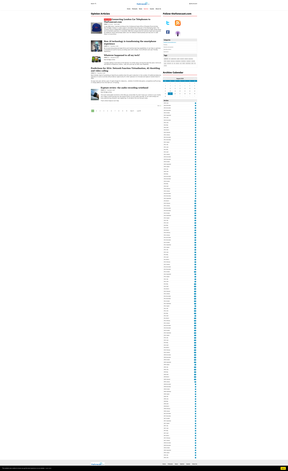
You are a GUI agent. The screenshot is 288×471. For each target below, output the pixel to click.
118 (195, 325)
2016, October (167, 181)
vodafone (188, 61)
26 (195, 205)
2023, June (166, 117)
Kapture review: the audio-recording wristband (124, 87)
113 (195, 291)
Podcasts (134, 9)
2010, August (166, 335)
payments (191, 58)
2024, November (167, 105)
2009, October (167, 359)
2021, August (166, 142)
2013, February (167, 261)
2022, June (166, 122)
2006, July (166, 455)
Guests (152, 9)
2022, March (166, 129)
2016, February (167, 188)
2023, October (167, 112)
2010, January (167, 352)
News (140, 9)
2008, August (166, 394)
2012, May (166, 284)
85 (195, 235)
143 (195, 352)
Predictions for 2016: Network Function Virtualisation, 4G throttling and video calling (125, 69)
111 (195, 335)
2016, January (167, 191)
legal (165, 63)
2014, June (166, 222)
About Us (158, 9)
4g (174, 63)
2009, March (166, 376)
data (192, 63)
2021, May (166, 149)
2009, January (167, 381)
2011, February (167, 320)
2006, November (167, 445)
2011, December (167, 296)
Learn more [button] (48, 468)
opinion (166, 58)
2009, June (166, 369)
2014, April (166, 227)
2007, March (166, 435)
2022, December (167, 120)
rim (195, 63)
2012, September (167, 274)
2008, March (166, 406)
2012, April (166, 286)
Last (138, 110)
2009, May (166, 372)
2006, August (166, 452)
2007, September (167, 420)
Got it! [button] (283, 468)
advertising (188, 63)
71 (195, 242)
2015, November (167, 195)
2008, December (167, 384)
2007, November (167, 416)
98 (195, 274)
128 (195, 340)
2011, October (167, 301)
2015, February (167, 203)
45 (195, 210)
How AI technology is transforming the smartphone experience (130, 42)
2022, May (166, 125)
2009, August (166, 364)
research (182, 58)
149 (195, 359)
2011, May (166, 313)
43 (195, 220)
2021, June (166, 147)
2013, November (167, 239)
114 (195, 342)
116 (195, 323)
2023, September (167, 115)
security (193, 61)
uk (169, 58)
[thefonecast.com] (143, 3)
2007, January (167, 440)
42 (195, 215)
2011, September (167, 303)
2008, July (166, 396)
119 (195, 303)
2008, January (167, 411)
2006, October (167, 447)
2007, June (166, 428)
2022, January (167, 134)
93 (195, 364)
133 (195, 284)
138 (195, 320)
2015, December (167, 193)
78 (195, 232)
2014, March (166, 230)
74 (195, 257)
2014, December (167, 208)
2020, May (166, 173)
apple (178, 58)
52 (195, 225)
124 (195, 308)
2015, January (167, 205)
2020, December (167, 156)
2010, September (167, 332)
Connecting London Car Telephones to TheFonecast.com (127, 20)
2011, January (167, 323)
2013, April (166, 257)
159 (195, 367)
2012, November (167, 269)
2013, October (167, 242)
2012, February (167, 291)
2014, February (167, 232)
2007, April (166, 433)
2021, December (167, 137)
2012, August (166, 276)
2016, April (166, 186)
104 (195, 347)
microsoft (169, 63)
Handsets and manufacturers (170, 42)
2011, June (166, 310)
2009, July (166, 367)
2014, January (167, 235)
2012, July (166, 279)
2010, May (166, 342)
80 (195, 281)
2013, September (167, 244)
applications (173, 58)
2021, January (167, 154)
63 (195, 230)
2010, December (167, 325)
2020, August (166, 166)
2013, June (166, 252)
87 (195, 269)
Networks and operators (168, 47)
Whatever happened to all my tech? (122, 55)
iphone (177, 63)
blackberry (183, 61)
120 (195, 313)
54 (195, 213)
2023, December (167, 107)
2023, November (167, 110)
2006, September (167, 450)
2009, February (167, 379)
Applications (166, 51)
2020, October (167, 161)
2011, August (166, 305)
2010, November (167, 327)
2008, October (167, 389)
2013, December (167, 237)
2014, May (166, 225)
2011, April (166, 315)
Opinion (146, 9)
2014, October (167, 213)
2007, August (166, 423)
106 (195, 296)
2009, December (167, 354)
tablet (184, 63)
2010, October (167, 330)
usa (181, 63)
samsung (173, 61)
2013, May (166, 254)
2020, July (166, 169)
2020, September (167, 164)
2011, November (167, 298)
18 (195, 203)
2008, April (166, 403)
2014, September (167, 215)
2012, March (166, 288)
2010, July (166, 337)
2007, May (166, 430)
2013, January (167, 264)
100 (195, 286)
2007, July (166, 425)
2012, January (167, 293)
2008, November (167, 386)
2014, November (167, 210)
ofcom (165, 65)
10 (126, 110)
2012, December (167, 266)
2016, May (166, 183)
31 (195, 218)
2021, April (166, 151)
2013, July (166, 249)
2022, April (166, 127)
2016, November (167, 178)
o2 (172, 63)
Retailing (165, 44)
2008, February (167, 408)
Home (128, 9)
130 (195, 301)
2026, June (166, 103)
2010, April (166, 345)
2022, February (167, 132)
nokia (165, 61)
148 (195, 362)
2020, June (166, 171)
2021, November (167, 139)
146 (195, 357)
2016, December (167, 176)
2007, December (167, 413)
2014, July (166, 220)
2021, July (166, 144)
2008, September (167, 391)
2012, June (166, 281)
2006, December (167, 442)
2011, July (166, 308)
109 (195, 298)
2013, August (166, 247)
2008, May (166, 401)
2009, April (166, 374)
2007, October (167, 418)
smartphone (177, 61)
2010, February (167, 350)
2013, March (166, 259)
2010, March (166, 347)
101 (195, 318)
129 (195, 293)
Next (131, 110)
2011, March (166, 318)
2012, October (167, 271)
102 (195, 271)
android (186, 58)
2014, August (166, 218)
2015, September (167, 198)
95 (195, 264)
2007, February (167, 438)
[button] (94, 3)
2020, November (167, 159)
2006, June (166, 457)
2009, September (167, 362)
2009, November (167, 357)
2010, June (166, 340)
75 (195, 249)
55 (195, 227)
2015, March (166, 200)
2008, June (166, 398)
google (168, 61)
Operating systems (167, 49)
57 (195, 247)
